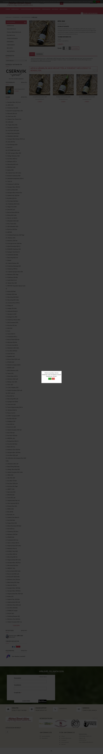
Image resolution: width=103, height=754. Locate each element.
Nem (53, 378)
